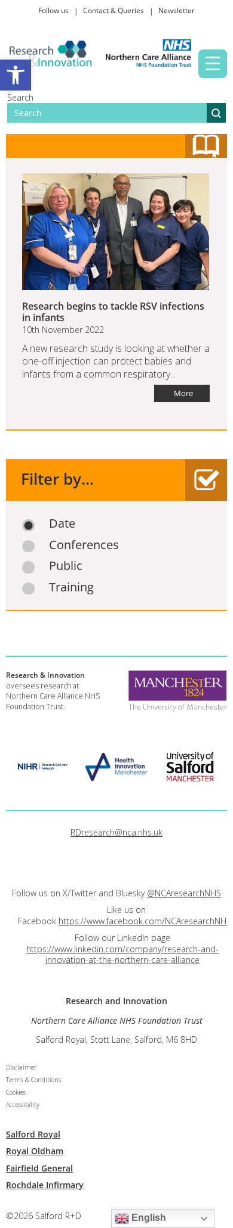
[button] (15, 75)
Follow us (53, 10)
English (147, 1218)
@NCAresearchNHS (184, 893)
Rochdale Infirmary (45, 1184)
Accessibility (22, 1105)
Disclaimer (21, 1067)
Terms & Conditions (33, 1080)
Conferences (84, 545)
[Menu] (212, 63)
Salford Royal (33, 1134)
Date (62, 523)
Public (65, 566)
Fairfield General (39, 1168)
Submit (216, 113)
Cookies (16, 1092)
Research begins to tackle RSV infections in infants (113, 312)
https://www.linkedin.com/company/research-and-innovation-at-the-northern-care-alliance (122, 954)
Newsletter (176, 10)
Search (20, 97)
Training (71, 587)
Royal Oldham (34, 1151)
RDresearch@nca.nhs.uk (116, 832)
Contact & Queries (113, 10)
